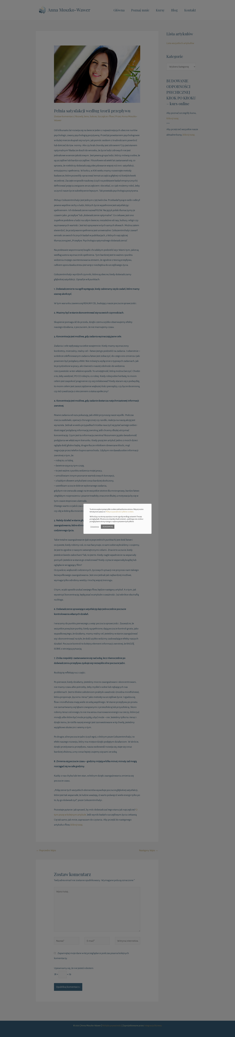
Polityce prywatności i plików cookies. (120, 512)
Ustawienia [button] (94, 527)
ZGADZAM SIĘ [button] (108, 527)
